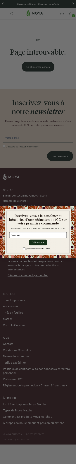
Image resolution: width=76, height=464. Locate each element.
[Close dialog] (73, 208)
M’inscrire (38, 242)
